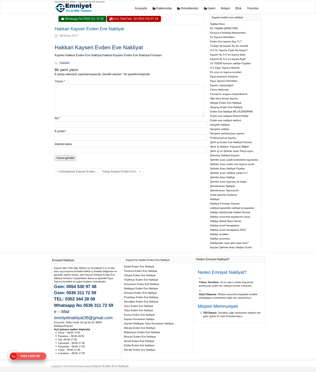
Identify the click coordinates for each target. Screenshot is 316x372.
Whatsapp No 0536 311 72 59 (84, 18)
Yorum (60, 81)
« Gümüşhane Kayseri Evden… (77, 171)
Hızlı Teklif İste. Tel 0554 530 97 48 (135, 18)
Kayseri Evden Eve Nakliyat (110, 366)
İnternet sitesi (63, 144)
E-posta (61, 131)
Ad (57, 118)
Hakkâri (64, 63)
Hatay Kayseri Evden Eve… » (122, 171)
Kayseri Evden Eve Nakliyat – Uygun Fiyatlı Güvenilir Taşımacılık (80, 2)
